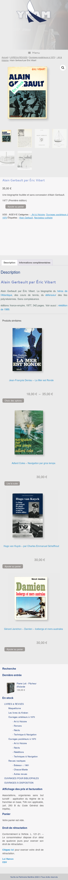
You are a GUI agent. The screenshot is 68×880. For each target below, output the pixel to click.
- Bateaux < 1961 (21, 765)
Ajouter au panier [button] (13, 566)
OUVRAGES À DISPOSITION (18, 782)
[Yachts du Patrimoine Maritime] (34, 22)
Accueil (5, 57)
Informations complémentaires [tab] (34, 262)
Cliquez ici (8, 849)
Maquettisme (14, 708)
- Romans (17, 725)
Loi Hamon (8, 858)
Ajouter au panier (16, 206)
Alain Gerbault (26, 217)
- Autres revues (20, 773)
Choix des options (13, 400)
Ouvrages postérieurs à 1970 (42, 57)
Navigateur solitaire (43, 217)
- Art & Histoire (38, 214)
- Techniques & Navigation (25, 756)
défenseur (50, 295)
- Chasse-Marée (20, 769)
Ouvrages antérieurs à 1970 (21, 716)
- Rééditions (18, 752)
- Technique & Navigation (24, 734)
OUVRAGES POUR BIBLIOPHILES (21, 778)
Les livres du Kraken (18, 712)
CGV (4, 862)
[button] (63, 68)
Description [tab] (9, 262)
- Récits (16, 730)
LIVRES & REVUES (18, 57)
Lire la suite (12, 483)
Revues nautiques (17, 760)
